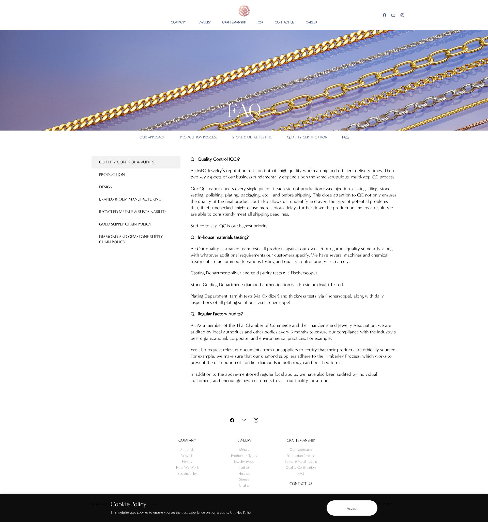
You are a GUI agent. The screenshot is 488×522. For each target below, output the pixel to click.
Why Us (187, 456)
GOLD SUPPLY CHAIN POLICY (125, 224)
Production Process (300, 456)
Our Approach (152, 137)
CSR (260, 22)
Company (187, 440)
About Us (187, 449)
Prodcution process (199, 137)
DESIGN (106, 187)
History (187, 461)
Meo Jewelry (244, 11)
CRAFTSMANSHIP (234, 22)
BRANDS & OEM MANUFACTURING (130, 199)
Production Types (244, 456)
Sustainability (187, 473)
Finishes (244, 473)
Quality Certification (301, 467)
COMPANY (178, 22)
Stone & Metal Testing (252, 137)
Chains (244, 485)
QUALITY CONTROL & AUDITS (126, 162)
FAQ (345, 137)
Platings (244, 467)
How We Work (187, 467)
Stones (244, 479)
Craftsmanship (301, 440)
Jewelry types (244, 461)
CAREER (311, 22)
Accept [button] (352, 508)
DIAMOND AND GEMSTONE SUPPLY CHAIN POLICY (131, 239)
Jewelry (243, 440)
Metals (244, 449)
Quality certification (307, 137)
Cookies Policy (241, 512)
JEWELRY (204, 22)
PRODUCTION (112, 174)
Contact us (300, 483)
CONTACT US (284, 22)
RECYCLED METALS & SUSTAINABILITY (133, 211)
